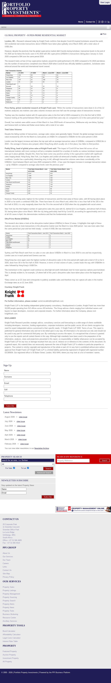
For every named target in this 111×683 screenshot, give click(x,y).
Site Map (6, 574)
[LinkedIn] (108, 22)
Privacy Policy (8, 577)
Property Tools (8, 611)
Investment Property (11, 658)
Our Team (6, 560)
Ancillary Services (10, 621)
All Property (7, 662)
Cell (5, 390)
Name (6, 370)
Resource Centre (9, 618)
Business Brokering (10, 614)
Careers (6, 563)
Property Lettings (9, 590)
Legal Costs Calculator (11, 638)
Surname (8, 377)
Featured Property (10, 651)
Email (6, 383)
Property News (8, 607)
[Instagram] (101, 22)
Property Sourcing (10, 597)
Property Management (11, 594)
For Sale (9, 468)
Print (104, 34)
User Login (105, 2)
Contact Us (90, 22)
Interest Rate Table (10, 641)
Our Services (8, 557)
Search (48, 469)
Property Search (9, 601)
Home (80, 22)
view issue (23, 417)
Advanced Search (44, 473)
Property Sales (8, 587)
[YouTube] (105, 22)
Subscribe (48, 497)
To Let (24, 468)
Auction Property (9, 655)
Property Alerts (8, 604)
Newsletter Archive (41, 448)
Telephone (8, 396)
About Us (6, 553)
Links (5, 567)
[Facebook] (98, 22)
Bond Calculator (9, 631)
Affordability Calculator (11, 634)
